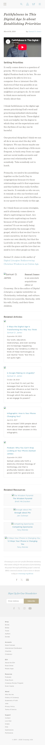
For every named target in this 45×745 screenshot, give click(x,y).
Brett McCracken (22, 501)
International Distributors (13, 648)
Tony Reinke (22, 530)
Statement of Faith (11, 700)
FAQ (6, 727)
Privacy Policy (10, 706)
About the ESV (10, 662)
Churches (8, 651)
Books (7, 625)
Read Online (9, 665)
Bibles (7, 628)
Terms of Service (10, 709)
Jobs (6, 703)
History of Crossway (12, 697)
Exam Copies (9, 686)
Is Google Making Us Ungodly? (21, 373)
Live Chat (8, 721)
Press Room (9, 680)
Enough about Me (22, 513)
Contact (7, 718)
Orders (7, 724)
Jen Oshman (22, 516)
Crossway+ (8, 654)
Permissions (9, 733)
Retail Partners (10, 645)
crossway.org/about (25, 574)
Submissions (9, 730)
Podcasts (8, 677)
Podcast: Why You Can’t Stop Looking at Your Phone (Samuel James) (21, 451)
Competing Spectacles (22, 527)
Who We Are (9, 694)
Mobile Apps (9, 668)
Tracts (7, 631)
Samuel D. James (34, 31)
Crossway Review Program (14, 683)
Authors (7, 634)
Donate (7, 637)
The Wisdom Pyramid (22, 498)
